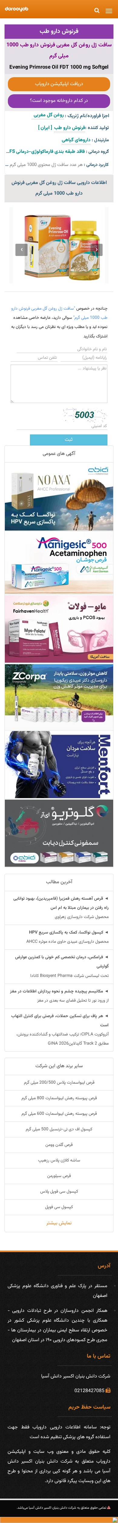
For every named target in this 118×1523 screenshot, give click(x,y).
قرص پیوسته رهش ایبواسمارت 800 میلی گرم (59, 1098)
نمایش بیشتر (59, 1223)
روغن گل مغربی (47, 115)
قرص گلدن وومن (59, 1145)
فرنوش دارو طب (59, 31)
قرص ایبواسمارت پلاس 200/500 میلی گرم (59, 1082)
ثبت (69, 440)
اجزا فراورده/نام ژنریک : (87, 116)
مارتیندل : (100, 140)
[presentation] (96, 250)
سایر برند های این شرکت (59, 1066)
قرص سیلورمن (59, 1176)
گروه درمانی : (97, 151)
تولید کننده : (97, 128)
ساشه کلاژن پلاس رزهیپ (59, 1160)
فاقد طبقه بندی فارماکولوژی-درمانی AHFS (43, 152)
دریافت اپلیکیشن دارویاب (59, 84)
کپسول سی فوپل (59, 1207)
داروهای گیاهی (76, 140)
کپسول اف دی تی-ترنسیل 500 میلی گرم (59, 1129)
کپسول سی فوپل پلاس (59, 1191)
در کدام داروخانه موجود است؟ (59, 101)
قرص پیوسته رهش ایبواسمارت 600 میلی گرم (59, 1114)
